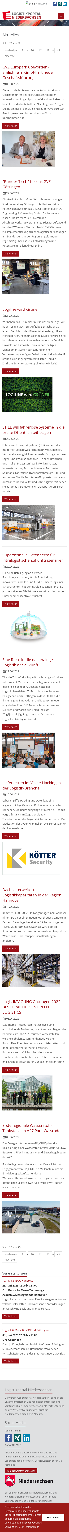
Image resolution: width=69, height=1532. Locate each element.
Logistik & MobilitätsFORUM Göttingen (25, 1330)
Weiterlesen (10, 125)
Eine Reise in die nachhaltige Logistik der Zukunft (27, 662)
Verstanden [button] (53, 1517)
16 (32, 50)
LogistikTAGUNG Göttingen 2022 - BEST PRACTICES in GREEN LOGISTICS (32, 1007)
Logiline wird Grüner (20, 309)
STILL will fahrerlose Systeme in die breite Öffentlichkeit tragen (33, 429)
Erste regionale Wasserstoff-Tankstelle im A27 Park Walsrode (31, 1128)
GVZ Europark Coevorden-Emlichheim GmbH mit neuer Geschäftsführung (28, 72)
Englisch (42, 4)
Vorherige (11, 50)
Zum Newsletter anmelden (21, 1470)
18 (48, 50)
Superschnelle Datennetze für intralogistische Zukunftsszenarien (33, 557)
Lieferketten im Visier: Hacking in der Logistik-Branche (31, 785)
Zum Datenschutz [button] (29, 1527)
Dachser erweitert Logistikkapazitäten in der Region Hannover (31, 895)
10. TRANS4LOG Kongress (17, 1280)
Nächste (10, 56)
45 (58, 50)
